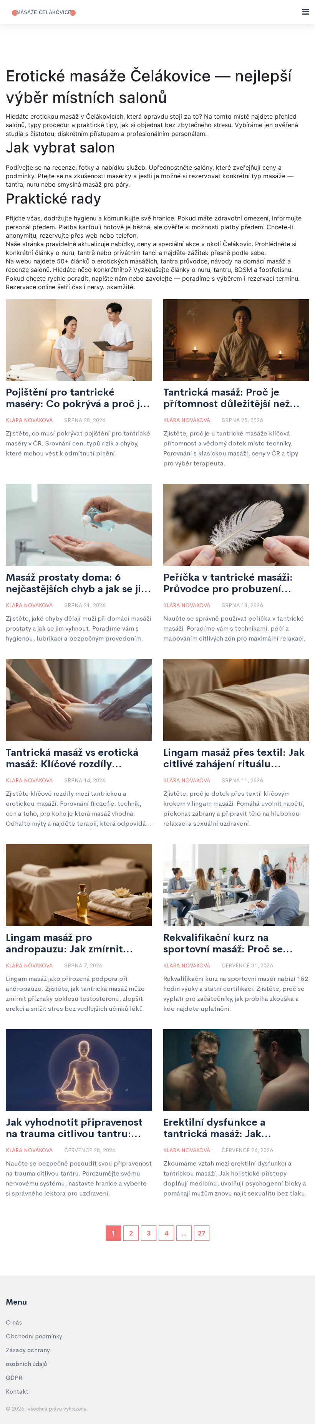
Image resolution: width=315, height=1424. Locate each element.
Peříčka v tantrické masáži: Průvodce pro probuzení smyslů (228, 583)
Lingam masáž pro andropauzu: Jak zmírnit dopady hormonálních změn (73, 943)
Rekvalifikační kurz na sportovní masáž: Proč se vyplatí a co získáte (223, 943)
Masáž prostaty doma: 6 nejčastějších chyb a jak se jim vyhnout (78, 583)
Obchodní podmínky (34, 1336)
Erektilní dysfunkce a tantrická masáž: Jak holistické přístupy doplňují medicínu (230, 1128)
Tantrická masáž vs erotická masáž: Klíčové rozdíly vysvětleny (72, 758)
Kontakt (17, 1392)
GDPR (14, 1378)
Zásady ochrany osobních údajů (28, 1357)
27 (202, 1233)
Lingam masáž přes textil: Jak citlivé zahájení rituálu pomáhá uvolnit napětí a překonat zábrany (234, 758)
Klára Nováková (29, 420)
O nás (14, 1322)
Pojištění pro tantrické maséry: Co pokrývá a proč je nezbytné (76, 398)
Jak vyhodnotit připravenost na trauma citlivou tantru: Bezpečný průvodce (74, 1128)
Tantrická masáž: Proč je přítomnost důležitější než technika (226, 398)
